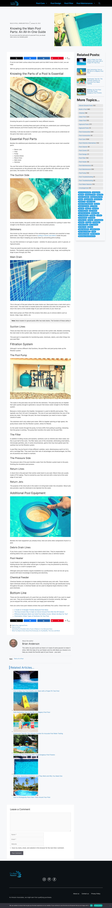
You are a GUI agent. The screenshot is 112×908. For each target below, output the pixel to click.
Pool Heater (83, 162)
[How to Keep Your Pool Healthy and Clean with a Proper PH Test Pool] (25, 689)
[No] (110, 905)
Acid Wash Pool (96, 192)
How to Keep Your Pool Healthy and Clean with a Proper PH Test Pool (36, 691)
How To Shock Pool (83, 210)
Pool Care (40, 3)
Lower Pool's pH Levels (84, 213)
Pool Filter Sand (82, 220)
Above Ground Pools (86, 105)
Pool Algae (92, 215)
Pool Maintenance (85, 3)
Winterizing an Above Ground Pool (87, 236)
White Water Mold (95, 233)
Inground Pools (24, 23)
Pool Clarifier (91, 217)
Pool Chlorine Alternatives (87, 143)
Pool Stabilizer (96, 222)
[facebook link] (54, 879)
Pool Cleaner (83, 147)
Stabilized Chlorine (94, 229)
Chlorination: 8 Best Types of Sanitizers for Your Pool (31, 616)
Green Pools (95, 208)
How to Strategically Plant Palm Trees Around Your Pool (31, 797)
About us (76, 893)
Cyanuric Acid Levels (84, 206)
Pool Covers (83, 150)
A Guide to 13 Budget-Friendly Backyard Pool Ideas (31, 610)
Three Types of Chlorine (84, 231)
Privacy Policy (95, 893)
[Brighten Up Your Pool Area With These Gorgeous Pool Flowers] (25, 753)
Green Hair (81, 208)
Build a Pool (14, 23)
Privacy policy (98, 905)
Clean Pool (82, 117)
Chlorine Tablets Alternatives (86, 203)
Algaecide (81, 194)
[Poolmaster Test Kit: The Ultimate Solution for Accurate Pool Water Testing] (25, 731)
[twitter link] (49, 879)
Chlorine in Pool (98, 199)
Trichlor (93, 231)
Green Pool (88, 208)
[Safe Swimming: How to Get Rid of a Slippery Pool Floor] (25, 710)
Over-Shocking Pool (83, 215)
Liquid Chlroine (93, 210)
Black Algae (100, 194)
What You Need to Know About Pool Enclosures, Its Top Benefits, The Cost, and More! (36, 630)
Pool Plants (81, 222)
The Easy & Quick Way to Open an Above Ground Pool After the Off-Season (39, 612)
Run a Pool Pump (94, 224)
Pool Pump (82, 173)
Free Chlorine (94, 206)
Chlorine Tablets (91, 201)
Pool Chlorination (83, 217)
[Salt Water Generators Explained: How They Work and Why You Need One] (25, 774)
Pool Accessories (84, 132)
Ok (91, 905)
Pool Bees (99, 215)
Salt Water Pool (82, 227)
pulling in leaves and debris (47, 235)
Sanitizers (90, 227)
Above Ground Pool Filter (85, 192)
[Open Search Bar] (99, 3)
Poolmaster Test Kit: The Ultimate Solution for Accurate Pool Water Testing (38, 733)
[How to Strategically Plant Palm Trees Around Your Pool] (25, 795)
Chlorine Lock (82, 201)
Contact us (85, 893)
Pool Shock (88, 222)
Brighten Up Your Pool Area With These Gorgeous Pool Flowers (34, 755)
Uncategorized (84, 188)
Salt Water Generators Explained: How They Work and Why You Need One (37, 776)
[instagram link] (44, 879)
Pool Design (56, 3)
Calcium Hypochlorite (84, 197)
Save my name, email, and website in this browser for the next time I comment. (38, 848)
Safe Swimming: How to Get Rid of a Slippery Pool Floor (31, 712)
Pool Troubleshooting (86, 177)
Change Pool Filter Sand (96, 197)
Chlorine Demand (88, 199)
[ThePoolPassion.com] (14, 3)
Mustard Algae (95, 213)
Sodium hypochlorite (83, 229)
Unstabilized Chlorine (84, 233)
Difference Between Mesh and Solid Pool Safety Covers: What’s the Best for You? (41, 614)
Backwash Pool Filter (90, 194)
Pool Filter (68, 3)
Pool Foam (90, 220)
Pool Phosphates (99, 220)
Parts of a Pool (16, 627)
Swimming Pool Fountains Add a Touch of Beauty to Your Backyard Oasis (32, 629)
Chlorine (81, 113)
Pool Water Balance (85, 184)
